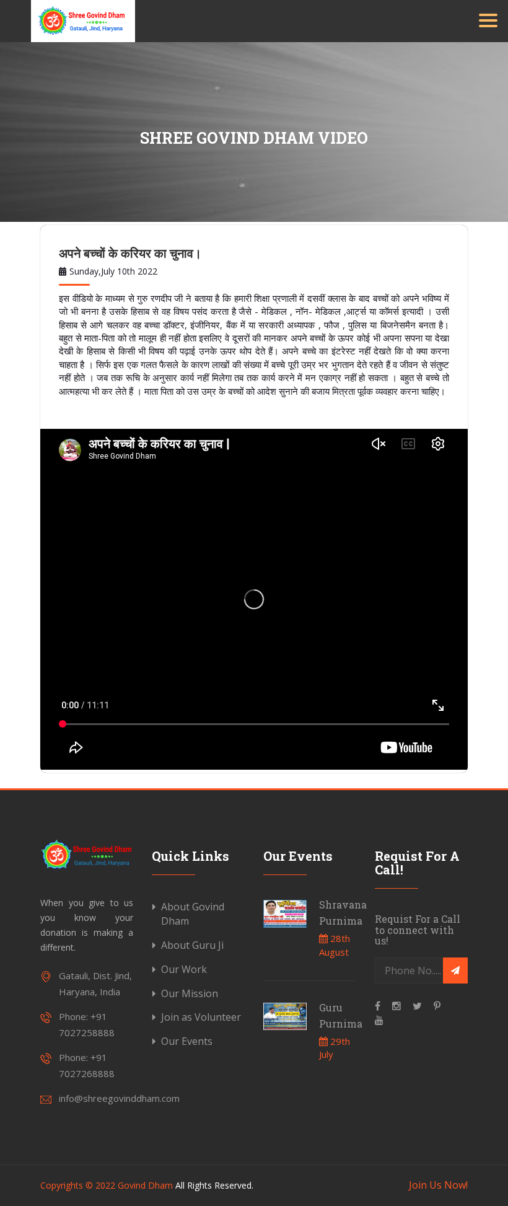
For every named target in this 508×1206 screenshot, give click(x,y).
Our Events (186, 1041)
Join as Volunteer (201, 1017)
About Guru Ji (192, 945)
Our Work (184, 969)
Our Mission (189, 993)
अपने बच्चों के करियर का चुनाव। (130, 253)
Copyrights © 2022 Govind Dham (106, 1185)
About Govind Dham (192, 914)
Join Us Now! (438, 1185)
